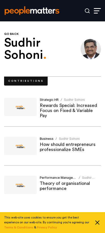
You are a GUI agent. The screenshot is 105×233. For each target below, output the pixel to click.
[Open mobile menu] (97, 10)
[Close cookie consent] (97, 222)
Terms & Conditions (18, 227)
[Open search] (87, 10)
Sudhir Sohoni (74, 100)
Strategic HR (49, 100)
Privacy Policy (47, 227)
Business (47, 139)
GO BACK (11, 33)
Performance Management (60, 178)
